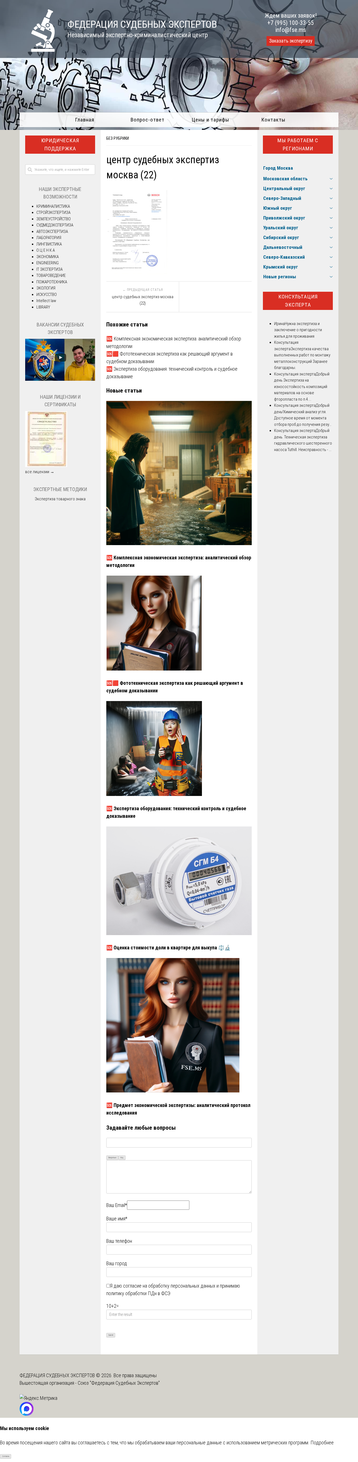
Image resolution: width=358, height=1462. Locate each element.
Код (122, 1158)
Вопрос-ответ (147, 119)
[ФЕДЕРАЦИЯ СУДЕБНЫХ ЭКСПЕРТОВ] (37, 50)
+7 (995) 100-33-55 (290, 22)
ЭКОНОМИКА (47, 256)
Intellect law (46, 300)
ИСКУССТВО (46, 294)
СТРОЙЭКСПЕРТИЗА (53, 212)
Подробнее (322, 1442)
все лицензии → (39, 471)
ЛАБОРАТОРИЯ (48, 237)
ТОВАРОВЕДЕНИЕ (51, 275)
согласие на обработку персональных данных (169, 1286)
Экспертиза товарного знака (60, 498)
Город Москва (278, 168)
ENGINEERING (47, 262)
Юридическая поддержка (60, 144)
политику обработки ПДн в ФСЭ (138, 1293)
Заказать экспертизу (290, 41)
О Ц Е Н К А (45, 250)
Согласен (5, 1456)
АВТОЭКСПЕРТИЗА (52, 231)
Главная (84, 119)
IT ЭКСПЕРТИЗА (49, 269)
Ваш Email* (116, 1205)
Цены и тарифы (210, 119)
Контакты (273, 119)
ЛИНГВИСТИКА (49, 244)
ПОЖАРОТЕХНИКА (51, 281)
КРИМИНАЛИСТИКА (53, 206)
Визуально (112, 1158)
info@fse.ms (290, 29)
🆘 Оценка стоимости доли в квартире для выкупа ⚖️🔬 (168, 947)
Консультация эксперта (298, 300)
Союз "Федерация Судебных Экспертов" (119, 1383)
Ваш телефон (119, 1241)
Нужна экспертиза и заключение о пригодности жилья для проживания (298, 330)
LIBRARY (43, 307)
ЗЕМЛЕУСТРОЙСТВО (53, 218)
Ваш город (116, 1263)
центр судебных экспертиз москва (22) (142, 300)
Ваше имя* (116, 1219)
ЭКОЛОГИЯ (45, 288)
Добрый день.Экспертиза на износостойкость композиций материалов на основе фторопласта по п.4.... (301, 387)
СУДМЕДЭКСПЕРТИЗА (54, 225)
